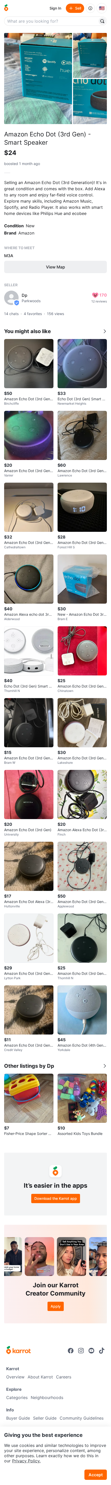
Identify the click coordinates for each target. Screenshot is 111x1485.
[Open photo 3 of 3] (90, 101)
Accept (96, 1474)
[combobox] (51, 21)
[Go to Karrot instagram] (81, 1351)
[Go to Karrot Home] (18, 1350)
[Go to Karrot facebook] (71, 1351)
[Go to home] (6, 8)
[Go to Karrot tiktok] (102, 1351)
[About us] (90, 8)
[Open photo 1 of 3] (38, 78)
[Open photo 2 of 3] (90, 55)
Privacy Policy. (26, 1460)
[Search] (102, 21)
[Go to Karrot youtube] (91, 1351)
